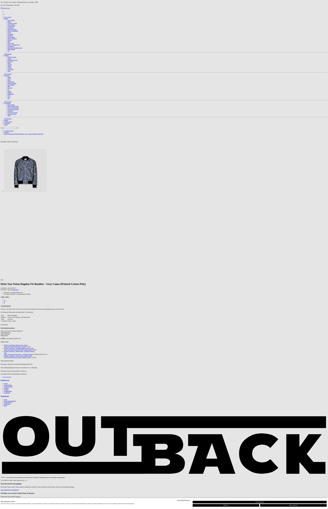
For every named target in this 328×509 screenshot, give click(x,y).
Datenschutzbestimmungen (183, 500)
